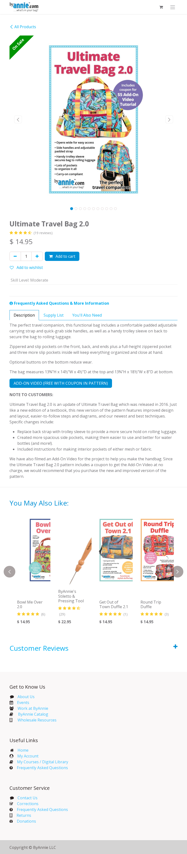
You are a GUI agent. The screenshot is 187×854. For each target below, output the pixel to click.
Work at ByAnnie (33, 708)
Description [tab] (24, 315)
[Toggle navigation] (173, 7)
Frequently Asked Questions (42, 767)
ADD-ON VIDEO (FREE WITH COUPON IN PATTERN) (61, 383)
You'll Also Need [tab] (87, 315)
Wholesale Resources (37, 720)
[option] (93, 572)
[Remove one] (15, 256)
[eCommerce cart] (161, 7)
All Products (25, 26)
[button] (17, 119)
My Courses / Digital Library (40, 762)
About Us (26, 696)
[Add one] (37, 256)
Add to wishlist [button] (29, 267)
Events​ (23, 702)
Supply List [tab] (54, 315)
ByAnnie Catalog (33, 714)
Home (23, 750)
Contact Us (27, 798)
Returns (24, 815)
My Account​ (27, 756)
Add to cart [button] (65, 256)
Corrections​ (27, 803)
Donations (26, 821)
